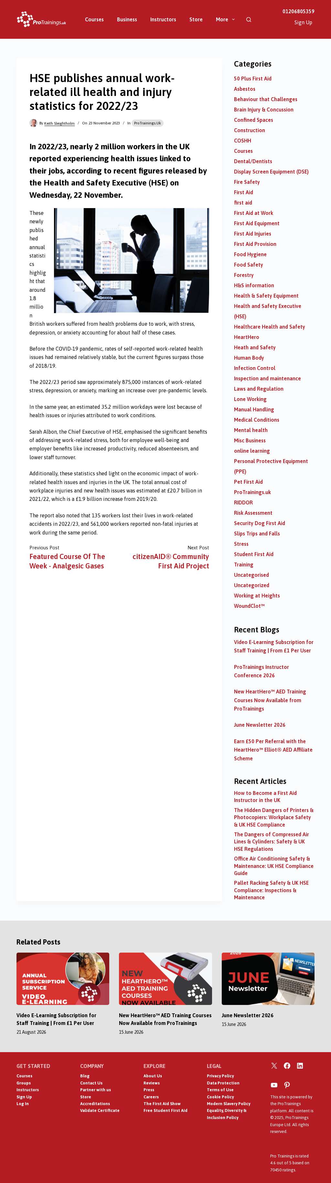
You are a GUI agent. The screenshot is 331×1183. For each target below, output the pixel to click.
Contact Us (91, 1083)
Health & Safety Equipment (266, 296)
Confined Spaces (253, 120)
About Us (153, 1075)
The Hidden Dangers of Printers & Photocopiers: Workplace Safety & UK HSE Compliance (274, 817)
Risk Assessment (253, 513)
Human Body (249, 358)
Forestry (244, 275)
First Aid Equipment (257, 223)
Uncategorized (251, 585)
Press (149, 1089)
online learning (252, 451)
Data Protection (223, 1083)
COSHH (242, 140)
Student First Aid (253, 554)
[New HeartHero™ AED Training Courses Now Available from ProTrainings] (165, 979)
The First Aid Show (162, 1103)
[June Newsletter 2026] (268, 979)
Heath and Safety (255, 347)
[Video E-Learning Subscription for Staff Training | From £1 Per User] (62, 979)
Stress (241, 544)
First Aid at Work (253, 213)
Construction (249, 130)
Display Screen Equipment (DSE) (271, 171)
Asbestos (244, 89)
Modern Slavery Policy (228, 1103)
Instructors (163, 19)
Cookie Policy (220, 1096)
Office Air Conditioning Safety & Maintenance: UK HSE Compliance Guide (274, 866)
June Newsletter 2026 (259, 725)
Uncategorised (251, 575)
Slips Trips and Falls (257, 533)
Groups (23, 1083)
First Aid (243, 192)
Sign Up (303, 22)
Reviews (152, 1083)
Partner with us (95, 1089)
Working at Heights (257, 595)
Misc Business (250, 440)
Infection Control (254, 368)
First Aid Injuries (252, 234)
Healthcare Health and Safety (269, 327)
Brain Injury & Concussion (264, 109)
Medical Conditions (256, 420)
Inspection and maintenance (267, 378)
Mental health (251, 430)
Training (243, 564)
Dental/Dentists (253, 161)
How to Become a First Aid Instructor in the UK (265, 796)
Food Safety (248, 265)
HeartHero (246, 337)
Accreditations (95, 1103)
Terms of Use (220, 1089)
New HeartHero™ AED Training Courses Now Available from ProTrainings (270, 700)
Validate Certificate (100, 1110)
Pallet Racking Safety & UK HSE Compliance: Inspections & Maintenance (271, 890)
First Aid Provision (255, 244)
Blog (85, 1075)
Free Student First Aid (165, 1110)
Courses (94, 19)
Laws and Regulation (258, 389)
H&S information (254, 285)
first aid (243, 203)
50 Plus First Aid (253, 78)
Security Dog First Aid (259, 523)
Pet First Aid (248, 482)
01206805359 (299, 11)
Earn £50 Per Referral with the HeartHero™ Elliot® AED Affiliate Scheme (273, 749)
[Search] (248, 19)
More (222, 19)
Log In (22, 1103)
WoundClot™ (249, 606)
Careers (151, 1096)
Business (127, 19)
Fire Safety (247, 182)
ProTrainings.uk (147, 123)
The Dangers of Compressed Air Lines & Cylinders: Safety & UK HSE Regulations (271, 841)
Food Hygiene (250, 254)
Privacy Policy (220, 1075)
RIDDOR (243, 502)
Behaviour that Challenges (265, 99)
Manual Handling (254, 409)
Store (196, 19)
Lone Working (250, 399)
